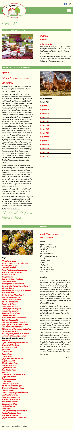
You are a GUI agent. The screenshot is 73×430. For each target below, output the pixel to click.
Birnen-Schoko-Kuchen (8, 274)
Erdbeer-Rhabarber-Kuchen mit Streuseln (13, 374)
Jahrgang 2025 (44, 106)
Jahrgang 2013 (44, 152)
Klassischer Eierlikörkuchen (9, 315)
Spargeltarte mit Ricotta (8, 361)
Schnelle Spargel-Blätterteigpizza (11, 308)
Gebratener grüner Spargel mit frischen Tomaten (15, 263)
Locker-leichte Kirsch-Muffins (10, 415)
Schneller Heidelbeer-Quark (10, 306)
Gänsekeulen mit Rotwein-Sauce (11, 399)
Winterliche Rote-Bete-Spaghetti (11, 297)
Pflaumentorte (6, 349)
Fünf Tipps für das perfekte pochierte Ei (13, 295)
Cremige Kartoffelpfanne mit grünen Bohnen (14, 270)
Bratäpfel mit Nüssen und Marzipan (12, 272)
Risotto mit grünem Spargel (9, 265)
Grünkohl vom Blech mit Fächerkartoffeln (13, 338)
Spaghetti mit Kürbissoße (9, 304)
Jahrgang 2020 (44, 125)
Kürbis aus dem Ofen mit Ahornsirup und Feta (14, 322)
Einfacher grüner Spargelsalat (10, 311)
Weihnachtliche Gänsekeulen (10, 401)
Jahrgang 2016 (44, 140)
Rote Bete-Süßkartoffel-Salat (10, 302)
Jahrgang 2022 (44, 117)
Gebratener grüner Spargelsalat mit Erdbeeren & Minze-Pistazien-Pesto (16, 287)
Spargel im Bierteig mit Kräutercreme (12, 358)
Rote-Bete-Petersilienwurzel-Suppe (12, 386)
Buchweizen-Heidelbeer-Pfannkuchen (12, 279)
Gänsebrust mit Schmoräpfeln (10, 345)
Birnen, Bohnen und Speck (9, 347)
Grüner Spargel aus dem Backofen (11, 313)
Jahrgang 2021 (44, 121)
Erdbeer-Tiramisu (7, 356)
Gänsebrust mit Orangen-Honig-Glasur (13, 388)
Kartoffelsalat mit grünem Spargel (11, 413)
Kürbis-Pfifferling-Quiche (9, 370)
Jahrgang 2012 (44, 156)
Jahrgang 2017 (44, 137)
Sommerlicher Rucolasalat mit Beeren (12, 327)
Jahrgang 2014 (44, 148)
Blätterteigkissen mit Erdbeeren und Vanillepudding (16, 329)
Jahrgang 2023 (44, 113)
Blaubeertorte (6, 372)
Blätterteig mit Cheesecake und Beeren (13, 283)
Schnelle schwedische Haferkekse (11, 299)
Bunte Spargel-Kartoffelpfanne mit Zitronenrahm (15, 333)
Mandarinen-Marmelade (9, 268)
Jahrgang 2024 (44, 109)
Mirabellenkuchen (7, 352)
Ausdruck (68, 357)
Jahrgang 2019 (44, 129)
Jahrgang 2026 (44, 102)
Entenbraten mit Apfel (8, 390)
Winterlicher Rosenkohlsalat (10, 320)
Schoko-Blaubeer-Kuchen (9, 261)
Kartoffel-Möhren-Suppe (9, 406)
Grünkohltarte (6, 340)
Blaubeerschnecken (7, 354)
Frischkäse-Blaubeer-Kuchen (10, 395)
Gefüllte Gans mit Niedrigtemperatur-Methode (15, 342)
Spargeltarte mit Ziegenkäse (10, 331)
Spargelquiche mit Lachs (9, 379)
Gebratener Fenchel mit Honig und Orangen (14, 336)
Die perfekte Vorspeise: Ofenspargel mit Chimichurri (16, 290)
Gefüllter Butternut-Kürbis (9, 367)
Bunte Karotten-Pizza (8, 293)
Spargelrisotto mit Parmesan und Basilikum (14, 417)
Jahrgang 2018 (44, 133)
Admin (25, 426)
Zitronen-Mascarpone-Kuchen (10, 383)
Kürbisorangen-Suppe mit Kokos (11, 397)
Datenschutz (16, 426)
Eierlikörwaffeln (6, 408)
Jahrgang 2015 (44, 144)
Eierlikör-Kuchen (6, 381)
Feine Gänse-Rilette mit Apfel (10, 363)
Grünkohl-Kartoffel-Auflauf (9, 404)
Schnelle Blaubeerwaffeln (9, 281)
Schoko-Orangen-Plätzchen (9, 365)
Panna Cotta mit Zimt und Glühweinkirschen (14, 318)
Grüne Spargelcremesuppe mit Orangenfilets (14, 411)
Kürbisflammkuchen (7, 277)
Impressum (5, 426)
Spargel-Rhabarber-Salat (9, 377)
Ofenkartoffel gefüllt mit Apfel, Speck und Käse (15, 324)
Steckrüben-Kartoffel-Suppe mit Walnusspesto (15, 392)
